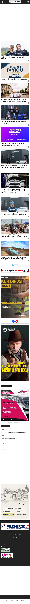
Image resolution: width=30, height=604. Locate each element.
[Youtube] (16, 537)
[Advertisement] (15, 19)
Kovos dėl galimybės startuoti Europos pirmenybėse (13, 122)
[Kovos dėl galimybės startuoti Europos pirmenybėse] (15, 112)
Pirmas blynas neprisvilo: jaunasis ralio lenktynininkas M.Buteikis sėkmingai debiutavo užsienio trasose (13, 190)
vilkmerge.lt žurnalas (5, 543)
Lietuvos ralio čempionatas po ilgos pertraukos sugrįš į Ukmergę (12, 144)
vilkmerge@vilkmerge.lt (19, 534)
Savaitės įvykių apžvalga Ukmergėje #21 (14, 79)
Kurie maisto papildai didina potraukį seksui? (10, 438)
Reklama (12, 600)
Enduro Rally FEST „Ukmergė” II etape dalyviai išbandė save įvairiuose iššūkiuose (14, 236)
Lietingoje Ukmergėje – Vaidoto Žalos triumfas (13, 58)
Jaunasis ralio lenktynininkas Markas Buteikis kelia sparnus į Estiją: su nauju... (14, 213)
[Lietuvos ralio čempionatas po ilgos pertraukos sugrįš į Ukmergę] (15, 134)
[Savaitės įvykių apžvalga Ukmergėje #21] (15, 70)
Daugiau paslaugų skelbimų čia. (15, 422)
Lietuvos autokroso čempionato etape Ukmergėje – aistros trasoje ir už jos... (13, 258)
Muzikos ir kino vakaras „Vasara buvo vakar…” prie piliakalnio (13, 452)
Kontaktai (22, 600)
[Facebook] (13, 537)
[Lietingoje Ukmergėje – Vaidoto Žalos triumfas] (15, 48)
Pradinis (2, 36)
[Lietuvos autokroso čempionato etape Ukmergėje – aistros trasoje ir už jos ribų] (15, 248)
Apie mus (7, 600)
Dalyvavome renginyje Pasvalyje (7, 446)
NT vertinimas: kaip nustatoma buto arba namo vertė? (11, 440)
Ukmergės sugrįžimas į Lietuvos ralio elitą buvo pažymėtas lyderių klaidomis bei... (14, 100)
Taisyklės (17, 600)
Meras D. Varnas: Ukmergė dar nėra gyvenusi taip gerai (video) (13, 432)
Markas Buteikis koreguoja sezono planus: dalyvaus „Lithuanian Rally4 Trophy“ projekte (14, 167)
